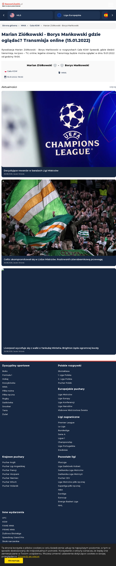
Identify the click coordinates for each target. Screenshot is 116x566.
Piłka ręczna (8, 394)
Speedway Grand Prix (13, 537)
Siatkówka (7, 402)
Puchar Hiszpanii (10, 474)
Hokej (5, 379)
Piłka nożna (8, 390)
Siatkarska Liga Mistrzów (70, 470)
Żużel (5, 414)
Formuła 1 (7, 375)
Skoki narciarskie (10, 541)
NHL (60, 505)
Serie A (61, 434)
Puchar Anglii (8, 462)
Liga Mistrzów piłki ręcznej (71, 482)
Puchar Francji (9, 470)
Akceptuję (13, 560)
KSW (4, 521)
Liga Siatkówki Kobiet (69, 466)
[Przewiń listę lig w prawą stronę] (112, 15)
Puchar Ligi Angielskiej (13, 466)
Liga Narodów (65, 406)
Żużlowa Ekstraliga (11, 533)
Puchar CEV (64, 478)
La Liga (61, 426)
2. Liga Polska (65, 379)
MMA (62, 72)
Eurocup (62, 497)
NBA (60, 490)
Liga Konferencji (66, 402)
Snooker (6, 406)
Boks (5, 371)
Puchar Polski (65, 383)
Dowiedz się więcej (28, 556)
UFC (4, 518)
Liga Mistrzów (65, 394)
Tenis (5, 410)
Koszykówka (8, 383)
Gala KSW (12, 71)
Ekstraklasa (63, 371)
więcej (113, 87)
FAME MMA (8, 525)
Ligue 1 (61, 438)
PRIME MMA (8, 529)
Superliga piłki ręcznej (69, 486)
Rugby (5, 398)
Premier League (66, 422)
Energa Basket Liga (68, 501)
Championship (65, 442)
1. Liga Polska (64, 375)
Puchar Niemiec (10, 478)
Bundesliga (63, 430)
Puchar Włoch (9, 482)
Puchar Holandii (10, 486)
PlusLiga (62, 462)
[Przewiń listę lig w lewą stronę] (4, 15)
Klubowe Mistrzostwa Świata (73, 410)
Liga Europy (64, 398)
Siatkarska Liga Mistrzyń (70, 474)
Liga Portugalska (66, 446)
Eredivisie (63, 450)
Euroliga (62, 493)
